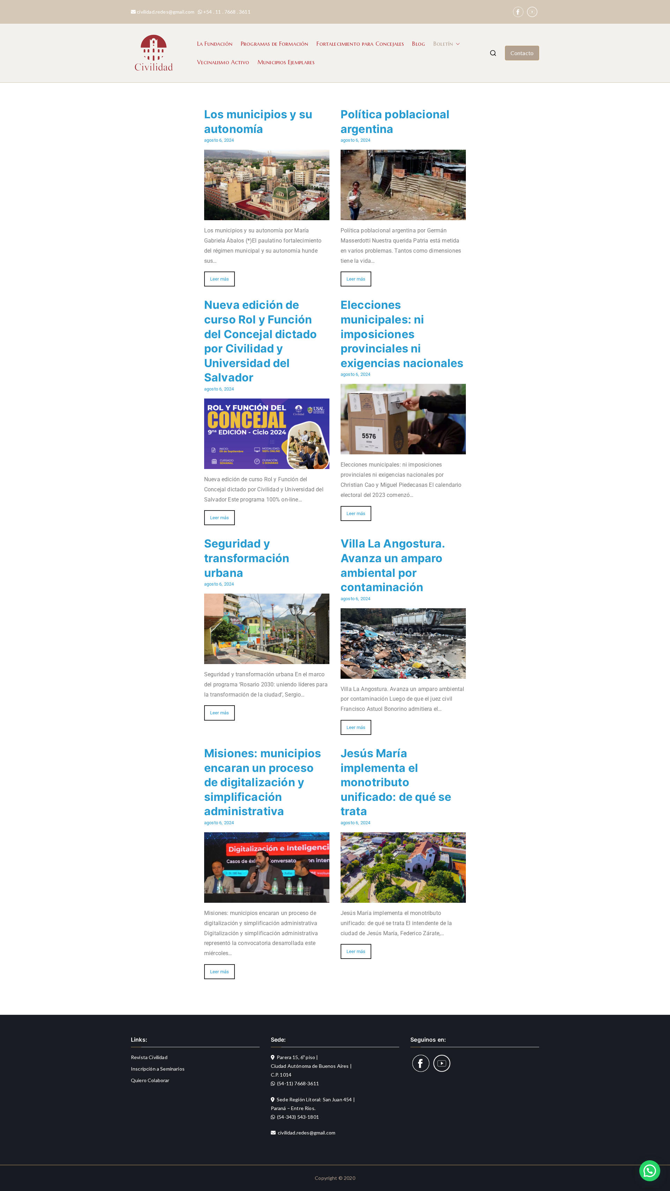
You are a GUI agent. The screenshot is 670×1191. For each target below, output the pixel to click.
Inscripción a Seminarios (158, 1069)
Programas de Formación (274, 43)
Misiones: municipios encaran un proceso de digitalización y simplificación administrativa (262, 782)
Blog (418, 43)
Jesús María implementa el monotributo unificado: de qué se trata (396, 782)
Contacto (522, 53)
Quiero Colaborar (150, 1080)
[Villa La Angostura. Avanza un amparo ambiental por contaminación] (403, 673)
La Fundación (214, 43)
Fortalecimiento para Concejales (360, 43)
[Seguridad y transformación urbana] (266, 658)
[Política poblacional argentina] (403, 214)
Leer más (219, 279)
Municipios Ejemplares (286, 62)
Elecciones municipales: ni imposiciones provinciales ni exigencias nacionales (402, 334)
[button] (456, 44)
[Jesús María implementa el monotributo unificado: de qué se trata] (403, 897)
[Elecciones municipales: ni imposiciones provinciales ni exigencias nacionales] (403, 449)
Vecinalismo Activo (223, 62)
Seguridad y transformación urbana (246, 558)
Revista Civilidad (149, 1057)
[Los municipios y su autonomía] (266, 214)
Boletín (443, 43)
